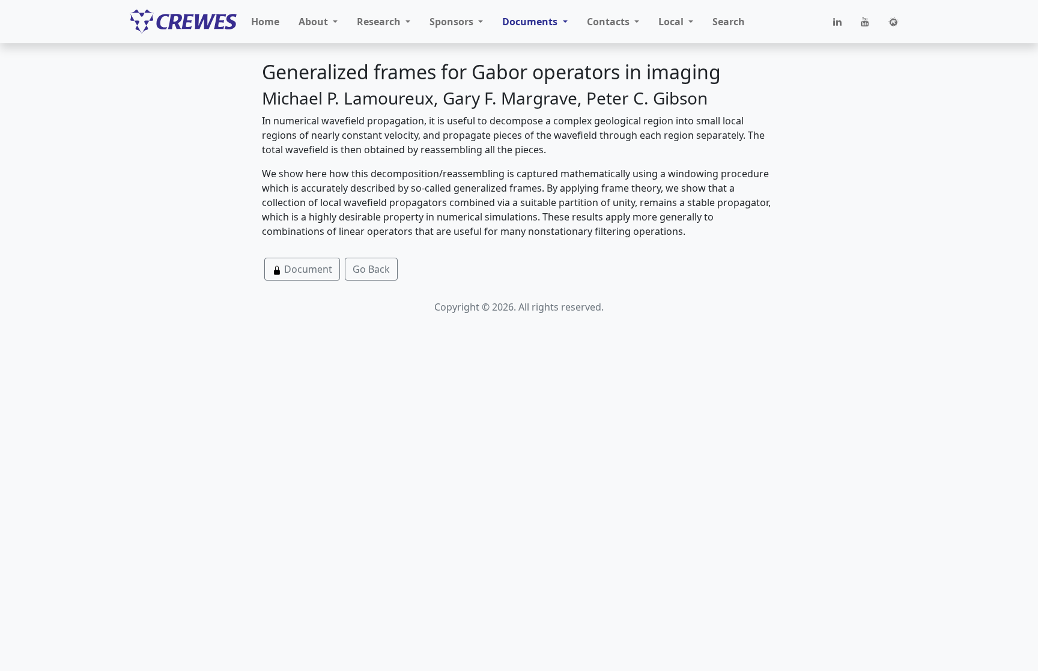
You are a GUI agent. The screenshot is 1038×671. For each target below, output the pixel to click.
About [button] (314, 21)
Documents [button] (531, 21)
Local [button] (672, 21)
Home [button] (265, 21)
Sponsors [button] (452, 21)
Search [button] (728, 21)
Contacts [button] (609, 21)
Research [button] (380, 21)
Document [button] (307, 269)
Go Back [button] (371, 269)
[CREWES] (183, 22)
